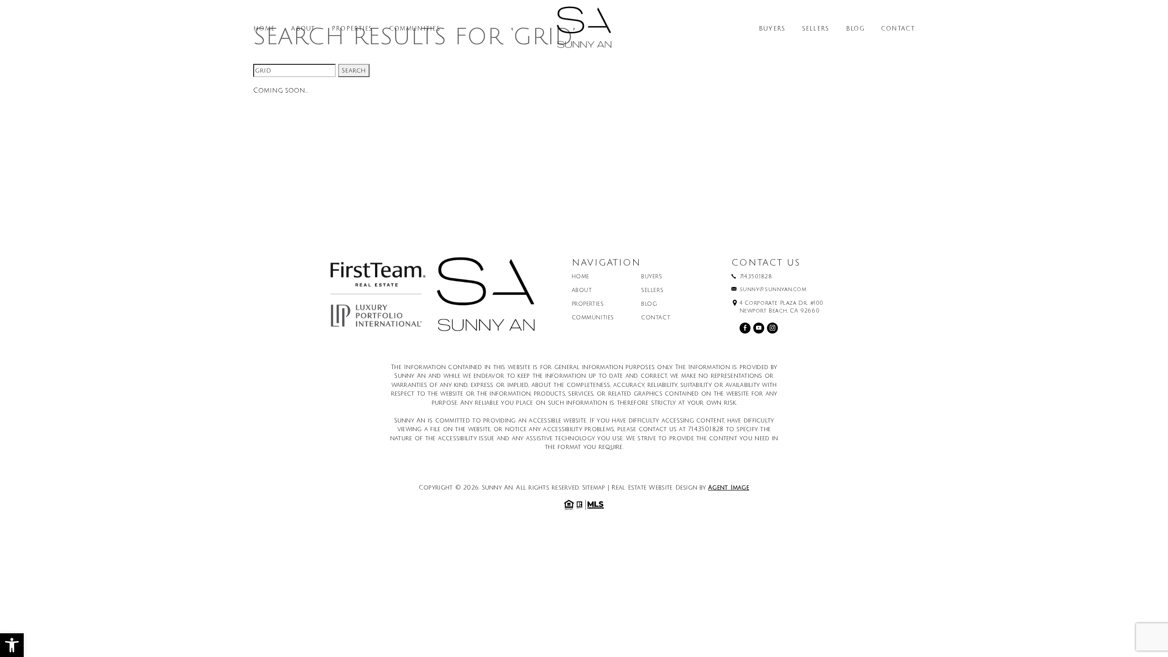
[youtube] (758, 328)
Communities (414, 29)
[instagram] (772, 328)
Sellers (815, 29)
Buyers (772, 29)
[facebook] (745, 328)
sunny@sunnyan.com (773, 289)
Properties (352, 29)
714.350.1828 (756, 277)
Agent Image (728, 488)
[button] (12, 645)
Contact (898, 29)
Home (264, 29)
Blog (855, 29)
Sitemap (593, 488)
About (303, 29)
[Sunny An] (584, 30)
